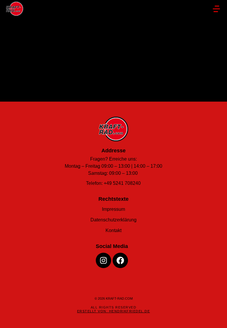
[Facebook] (120, 260)
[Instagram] (103, 260)
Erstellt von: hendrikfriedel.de (113, 311)
